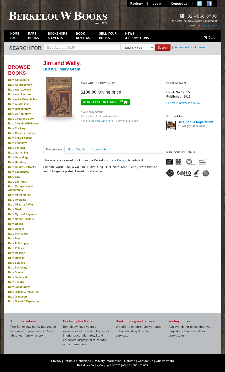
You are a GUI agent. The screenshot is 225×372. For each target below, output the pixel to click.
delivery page (99, 120)
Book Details (76, 149)
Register (136, 3)
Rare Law (14, 176)
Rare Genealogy (18, 157)
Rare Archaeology (19, 89)
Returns (129, 361)
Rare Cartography (19, 113)
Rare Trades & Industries (23, 291)
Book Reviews (83, 36)
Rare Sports (15, 272)
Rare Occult (15, 224)
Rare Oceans (16, 228)
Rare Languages (18, 172)
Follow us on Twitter (200, 3)
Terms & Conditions (77, 361)
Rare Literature (17, 181)
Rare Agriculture (18, 79)
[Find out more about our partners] (187, 167)
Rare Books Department (195, 122)
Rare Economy (17, 142)
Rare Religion (16, 253)
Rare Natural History (21, 219)
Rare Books (33, 36)
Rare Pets (14, 238)
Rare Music (15, 209)
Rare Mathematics (19, 194)
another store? (209, 25)
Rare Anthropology (20, 84)
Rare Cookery (17, 128)
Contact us (179, 3)
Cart (211, 37)
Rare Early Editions (20, 138)
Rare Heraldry (17, 162)
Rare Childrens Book (21, 118)
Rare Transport (17, 296)
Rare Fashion (16, 147)
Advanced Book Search (191, 47)
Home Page (14, 36)
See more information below (183, 103)
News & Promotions (137, 36)
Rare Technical (17, 277)
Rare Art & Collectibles (22, 99)
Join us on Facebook (209, 3)
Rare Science (16, 262)
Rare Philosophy (18, 243)
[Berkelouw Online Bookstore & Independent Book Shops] (58, 17)
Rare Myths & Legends (22, 214)
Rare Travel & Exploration (24, 301)
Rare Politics (16, 248)
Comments (99, 149)
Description (54, 149)
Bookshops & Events (57, 36)
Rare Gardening (18, 152)
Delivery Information (108, 361)
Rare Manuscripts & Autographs (20, 188)
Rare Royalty (16, 257)
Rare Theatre (16, 282)
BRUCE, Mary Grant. (62, 69)
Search (163, 47)
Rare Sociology (17, 267)
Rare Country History (21, 133)
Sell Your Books (108, 36)
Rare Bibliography (19, 109)
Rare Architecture (19, 94)
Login (156, 3)
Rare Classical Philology (23, 123)
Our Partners (165, 361)
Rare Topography (19, 287)
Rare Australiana (18, 104)
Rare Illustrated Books (22, 167)
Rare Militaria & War (20, 204)
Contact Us (145, 361)
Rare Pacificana (18, 233)
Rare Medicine (17, 199)
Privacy (56, 361)
